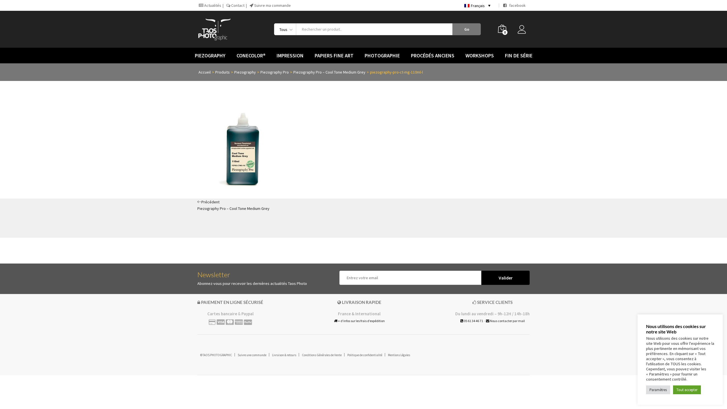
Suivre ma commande (272, 5)
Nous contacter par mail (507, 321)
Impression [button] (290, 55)
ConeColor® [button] (251, 55)
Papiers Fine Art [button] (334, 55)
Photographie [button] (382, 55)
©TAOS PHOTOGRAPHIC (216, 355)
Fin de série (518, 55)
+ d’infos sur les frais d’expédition (361, 321)
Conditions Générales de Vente (322, 355)
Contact (237, 5)
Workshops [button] (479, 55)
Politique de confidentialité (364, 355)
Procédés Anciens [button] (432, 55)
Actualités (212, 5)
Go (466, 29)
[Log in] (524, 31)
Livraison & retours (284, 355)
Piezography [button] (210, 55)
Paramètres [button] (658, 389)
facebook (516, 5)
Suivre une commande (252, 355)
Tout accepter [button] (686, 389)
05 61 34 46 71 (473, 321)
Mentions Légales (399, 355)
